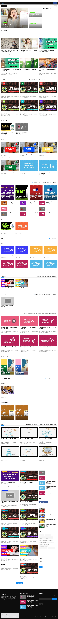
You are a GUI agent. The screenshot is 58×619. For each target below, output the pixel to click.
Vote (41, 566)
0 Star (41, 564)
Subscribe (54, 599)
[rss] (42, 604)
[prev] (54, 6)
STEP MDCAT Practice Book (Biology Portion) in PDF (13, 202)
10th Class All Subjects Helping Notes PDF (47, 154)
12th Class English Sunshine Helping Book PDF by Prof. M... (21, 133)
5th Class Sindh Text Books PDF (7, 93)
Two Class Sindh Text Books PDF (8, 111)
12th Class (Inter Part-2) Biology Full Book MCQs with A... (7, 269)
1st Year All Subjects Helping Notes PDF (28, 154)
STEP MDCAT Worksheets (43, 548)
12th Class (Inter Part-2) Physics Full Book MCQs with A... (35, 269)
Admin (3, 26)
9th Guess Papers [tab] (37, 294)
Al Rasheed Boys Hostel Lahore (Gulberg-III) (6, 396)
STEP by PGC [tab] (39, 182)
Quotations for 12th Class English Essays (28, 172)
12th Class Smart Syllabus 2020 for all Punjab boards (8, 418)
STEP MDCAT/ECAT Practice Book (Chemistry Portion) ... (35, 197)
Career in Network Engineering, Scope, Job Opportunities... (47, 328)
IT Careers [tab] (43, 313)
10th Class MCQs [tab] (44, 243)
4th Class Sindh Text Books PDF (26, 93)
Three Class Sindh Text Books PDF (46, 93)
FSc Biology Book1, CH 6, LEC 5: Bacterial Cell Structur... (47, 458)
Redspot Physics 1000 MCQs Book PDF (21, 197)
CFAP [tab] (54, 238)
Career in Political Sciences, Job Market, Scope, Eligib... (28, 328)
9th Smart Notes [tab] (48, 378)
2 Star (41, 561)
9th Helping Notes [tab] (36, 139)
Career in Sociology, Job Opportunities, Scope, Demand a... (9, 328)
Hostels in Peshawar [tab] (53, 383)
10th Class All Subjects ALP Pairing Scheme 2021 (7, 372)
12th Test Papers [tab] (54, 276)
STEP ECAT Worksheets (51, 548)
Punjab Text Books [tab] (30, 79)
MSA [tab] (55, 238)
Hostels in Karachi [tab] (34, 383)
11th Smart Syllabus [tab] (47, 402)
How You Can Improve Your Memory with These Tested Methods (9, 51)
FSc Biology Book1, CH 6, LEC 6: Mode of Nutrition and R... (28, 458)
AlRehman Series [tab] (44, 182)
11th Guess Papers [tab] (48, 294)
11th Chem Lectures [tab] (40, 424)
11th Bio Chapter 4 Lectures (48, 538)
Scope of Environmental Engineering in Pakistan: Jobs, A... (46, 347)
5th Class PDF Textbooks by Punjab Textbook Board (51, 487)
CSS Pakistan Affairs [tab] (53, 219)
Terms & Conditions (36, 616)
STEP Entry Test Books (43, 542)
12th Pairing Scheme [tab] (53, 356)
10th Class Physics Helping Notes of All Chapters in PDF (47, 173)
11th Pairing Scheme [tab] (47, 356)
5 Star (41, 556)
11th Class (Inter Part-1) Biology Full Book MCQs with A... (21, 269)
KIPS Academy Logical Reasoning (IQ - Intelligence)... (7, 197)
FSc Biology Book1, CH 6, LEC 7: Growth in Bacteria (10, 458)
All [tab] (33, 139)
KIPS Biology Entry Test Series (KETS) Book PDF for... (32, 207)
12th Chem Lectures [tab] (46, 424)
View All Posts (35, 468)
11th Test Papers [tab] (49, 276)
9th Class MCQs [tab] (39, 243)
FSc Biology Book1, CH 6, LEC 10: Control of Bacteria (9, 439)
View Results (45, 566)
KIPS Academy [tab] (35, 182)
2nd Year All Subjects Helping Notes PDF (9, 154)
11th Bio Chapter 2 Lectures (43, 540)
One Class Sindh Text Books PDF (26, 111)
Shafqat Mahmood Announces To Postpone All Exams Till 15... (10, 70)
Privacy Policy (42, 616)
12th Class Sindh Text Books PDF (27, 575)
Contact (31, 616)
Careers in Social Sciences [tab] (26, 313)
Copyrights (47, 616)
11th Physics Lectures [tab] (53, 424)
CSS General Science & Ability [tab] (40, 219)
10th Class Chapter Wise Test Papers (7, 287)
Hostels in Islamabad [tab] (40, 383)
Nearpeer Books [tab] (49, 182)
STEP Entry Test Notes (50, 542)
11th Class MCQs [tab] (49, 243)
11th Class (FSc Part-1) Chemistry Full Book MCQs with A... (21, 256)
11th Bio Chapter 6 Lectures (43, 546)
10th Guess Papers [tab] (42, 294)
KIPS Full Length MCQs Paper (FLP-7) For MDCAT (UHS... (32, 212)
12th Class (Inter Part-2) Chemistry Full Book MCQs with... (7, 256)
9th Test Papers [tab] (39, 276)
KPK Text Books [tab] (46, 79)
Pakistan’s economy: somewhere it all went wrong (35, 25)
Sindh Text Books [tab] (35, 79)
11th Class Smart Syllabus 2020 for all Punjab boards (22, 418)
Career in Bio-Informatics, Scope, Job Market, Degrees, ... (9, 347)
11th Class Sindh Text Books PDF (45, 111)
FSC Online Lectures (48, 534)
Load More (19, 583)
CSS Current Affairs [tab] (47, 219)
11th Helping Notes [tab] (48, 139)
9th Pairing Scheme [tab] (35, 356)
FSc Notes (41, 544)
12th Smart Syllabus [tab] (53, 402)
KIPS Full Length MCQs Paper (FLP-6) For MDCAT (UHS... (50, 212)
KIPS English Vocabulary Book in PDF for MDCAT (50, 202)
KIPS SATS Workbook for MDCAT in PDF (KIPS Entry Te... (13, 207)
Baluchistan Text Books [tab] (52, 79)
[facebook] (40, 604)
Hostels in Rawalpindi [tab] (46, 383)
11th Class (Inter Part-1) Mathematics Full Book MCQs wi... (50, 256)
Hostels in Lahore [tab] (28, 383)
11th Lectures (42, 534)
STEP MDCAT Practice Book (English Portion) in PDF (32, 202)
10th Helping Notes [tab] (42, 139)
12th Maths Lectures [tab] (34, 424)
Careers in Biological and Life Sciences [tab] (50, 313)
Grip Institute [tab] (54, 182)
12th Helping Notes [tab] (53, 139)
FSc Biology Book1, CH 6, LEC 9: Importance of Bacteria (26, 439)
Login (50, 0)
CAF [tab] (52, 238)
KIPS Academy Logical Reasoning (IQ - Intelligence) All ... (9, 483)
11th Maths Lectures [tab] (28, 424)
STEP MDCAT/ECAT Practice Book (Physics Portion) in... (49, 197)
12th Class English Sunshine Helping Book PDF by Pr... (51, 471)
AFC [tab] (50, 238)
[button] (56, 36)
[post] (14, 18)
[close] (18, 614)
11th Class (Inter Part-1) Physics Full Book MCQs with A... (50, 269)
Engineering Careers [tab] (38, 313)
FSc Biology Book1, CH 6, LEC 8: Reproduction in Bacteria (45, 439)
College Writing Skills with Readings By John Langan (7, 232)
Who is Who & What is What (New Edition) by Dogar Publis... (20, 232)
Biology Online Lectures (43, 536)
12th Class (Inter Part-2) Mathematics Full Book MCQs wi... (36, 256)
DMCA (51, 616)
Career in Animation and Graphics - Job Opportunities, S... (28, 347)
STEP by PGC (50, 540)
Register (53, 0)
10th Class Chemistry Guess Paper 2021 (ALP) (7, 306)
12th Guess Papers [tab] (53, 294)
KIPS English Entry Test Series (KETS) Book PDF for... (13, 212)
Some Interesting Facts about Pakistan (34, 15)
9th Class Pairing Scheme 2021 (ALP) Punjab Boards (22, 372)
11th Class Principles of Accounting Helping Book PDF (7, 133)
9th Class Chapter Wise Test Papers (21, 287)
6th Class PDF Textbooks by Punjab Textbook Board (51, 476)
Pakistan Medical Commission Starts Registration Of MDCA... (46, 51)
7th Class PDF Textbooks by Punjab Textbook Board (51, 482)
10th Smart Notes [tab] (53, 378)
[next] (56, 6)
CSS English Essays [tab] (21, 219)
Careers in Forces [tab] (32, 313)
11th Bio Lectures (50, 536)
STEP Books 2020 (46, 544)
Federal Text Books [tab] (41, 79)
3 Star (41, 559)
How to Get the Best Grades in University (28, 50)
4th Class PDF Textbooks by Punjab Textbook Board (51, 492)
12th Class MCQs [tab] (54, 243)
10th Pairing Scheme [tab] (41, 356)
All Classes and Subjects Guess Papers (9, 565)
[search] (52, 3)
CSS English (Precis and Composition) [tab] (30, 219)
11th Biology (41, 538)
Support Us (54, 616)
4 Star (41, 558)
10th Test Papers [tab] (44, 276)
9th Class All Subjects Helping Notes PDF (9, 172)
